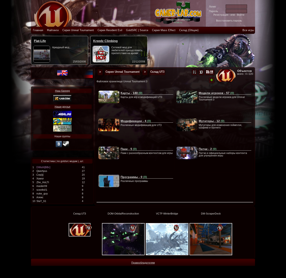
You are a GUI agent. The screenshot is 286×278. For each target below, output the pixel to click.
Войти (240, 14)
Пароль (213, 11)
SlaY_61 (41, 201)
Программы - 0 (134, 177)
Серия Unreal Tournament (78, 30)
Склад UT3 (157, 71)
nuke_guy (42, 193)
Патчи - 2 (207, 149)
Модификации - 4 (136, 121)
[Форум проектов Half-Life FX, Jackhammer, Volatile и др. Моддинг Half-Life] (62, 130)
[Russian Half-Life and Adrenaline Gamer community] (62, 116)
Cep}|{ (40, 174)
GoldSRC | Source (137, 30)
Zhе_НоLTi (42, 182)
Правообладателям (143, 262)
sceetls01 (41, 189)
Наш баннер (62, 90)
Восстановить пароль (229, 20)
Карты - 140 (131, 93)
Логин (212, 6)
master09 (41, 186)
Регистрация (220, 14)
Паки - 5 (129, 149)
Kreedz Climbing (105, 41)
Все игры (248, 30)
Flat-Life (40, 41)
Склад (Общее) (188, 30)
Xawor (40, 178)
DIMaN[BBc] (43, 167)
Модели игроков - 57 (216, 93)
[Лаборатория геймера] (58, 146)
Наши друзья (62, 106)
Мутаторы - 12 (211, 121)
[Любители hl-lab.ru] (66, 146)
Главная (38, 30)
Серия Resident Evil (110, 30)
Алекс (39, 197)
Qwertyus (41, 171)
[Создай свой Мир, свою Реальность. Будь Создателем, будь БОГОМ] (62, 123)
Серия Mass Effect (163, 30)
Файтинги (53, 30)
